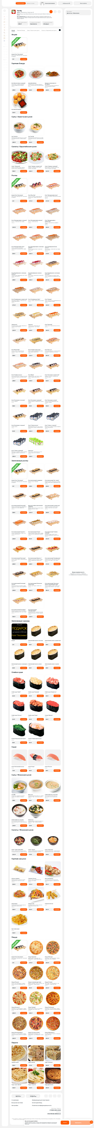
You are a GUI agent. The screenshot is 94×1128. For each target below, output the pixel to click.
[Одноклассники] (54, 1095)
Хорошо (65, 1122)
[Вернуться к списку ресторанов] (4, 11)
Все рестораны (20, 3)
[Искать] (37, 3)
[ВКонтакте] (46, 1095)
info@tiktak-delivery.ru (54, 1113)
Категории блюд (37, 1102)
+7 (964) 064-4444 (55, 1110)
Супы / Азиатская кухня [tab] (33, 30)
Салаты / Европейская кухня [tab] (48, 30)
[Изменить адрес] (89, 12)
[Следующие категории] (60, 30)
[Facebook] (50, 1095)
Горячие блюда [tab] (21, 30)
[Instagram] (59, 1095)
